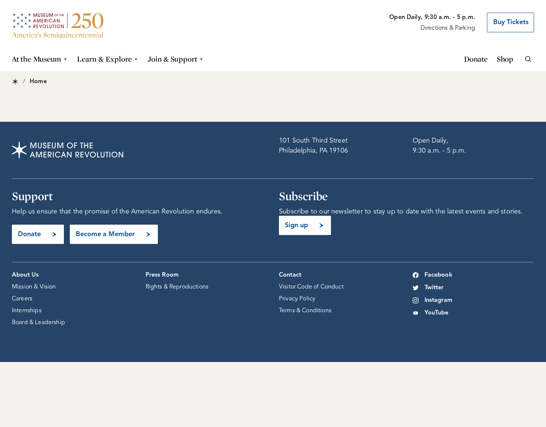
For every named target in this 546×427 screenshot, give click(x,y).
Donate (476, 59)
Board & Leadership (38, 323)
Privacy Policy (297, 299)
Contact (290, 275)
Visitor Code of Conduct (311, 287)
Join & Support (172, 59)
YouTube (437, 313)
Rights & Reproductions (177, 287)
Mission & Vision (34, 287)
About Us (25, 275)
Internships (27, 311)
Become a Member (105, 234)
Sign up (296, 225)
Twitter (434, 288)
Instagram (438, 300)
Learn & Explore (104, 59)
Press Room (162, 275)
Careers (22, 299)
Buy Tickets (511, 22)
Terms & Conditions (305, 311)
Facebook (438, 275)
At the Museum (36, 59)
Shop (505, 59)
